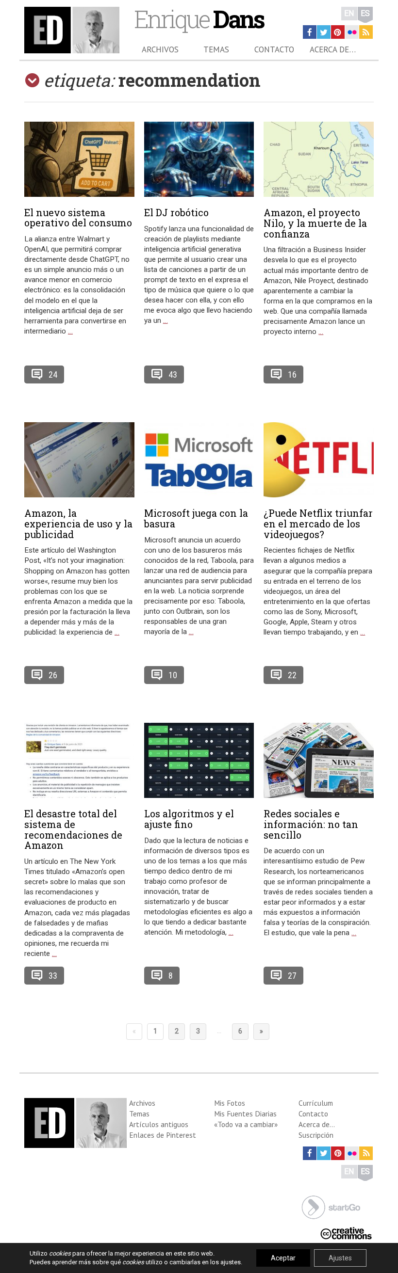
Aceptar (283, 1258)
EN (349, 13)
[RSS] (366, 32)
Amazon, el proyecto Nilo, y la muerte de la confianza (315, 223)
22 (292, 675)
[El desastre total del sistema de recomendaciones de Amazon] (79, 760)
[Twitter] (324, 32)
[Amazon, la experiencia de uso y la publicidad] (79, 459)
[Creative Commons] (346, 1232)
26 (53, 675)
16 (292, 374)
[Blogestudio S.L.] (331, 1206)
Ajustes (340, 1258)
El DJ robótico (176, 212)
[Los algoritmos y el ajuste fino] (199, 760)
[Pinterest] (338, 32)
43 (172, 374)
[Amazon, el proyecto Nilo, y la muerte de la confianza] (319, 159)
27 (292, 976)
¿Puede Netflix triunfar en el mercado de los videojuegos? (318, 524)
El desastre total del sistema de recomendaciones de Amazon (73, 829)
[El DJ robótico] (199, 159)
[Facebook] (309, 32)
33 (53, 976)
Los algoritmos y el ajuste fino (189, 818)
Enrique (199, 18)
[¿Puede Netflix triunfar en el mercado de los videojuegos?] (319, 459)
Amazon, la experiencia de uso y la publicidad (78, 524)
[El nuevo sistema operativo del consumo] (79, 159)
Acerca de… (333, 49)
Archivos (160, 49)
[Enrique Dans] (71, 30)
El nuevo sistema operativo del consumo (78, 217)
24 (53, 374)
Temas (216, 49)
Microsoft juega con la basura (196, 518)
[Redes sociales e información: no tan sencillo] (319, 760)
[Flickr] (352, 32)
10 (172, 675)
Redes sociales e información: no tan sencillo (311, 824)
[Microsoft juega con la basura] (199, 459)
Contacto (274, 49)
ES (365, 13)
